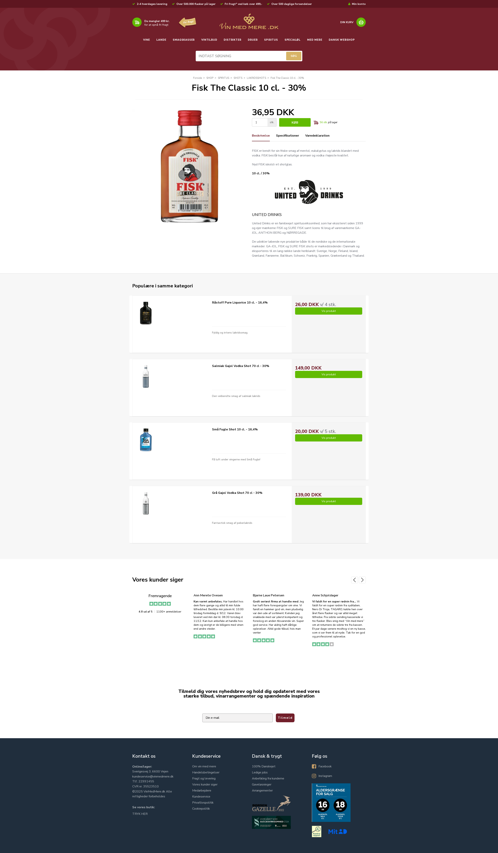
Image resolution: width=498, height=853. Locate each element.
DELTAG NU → (292, 448)
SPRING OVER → (292, 460)
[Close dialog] (332, 379)
